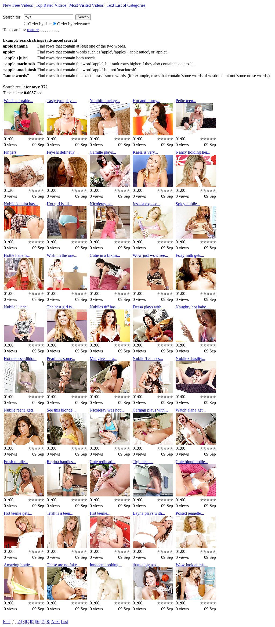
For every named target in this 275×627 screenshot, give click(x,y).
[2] (18, 621)
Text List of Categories (126, 5)
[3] (23, 621)
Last (64, 621)
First (6, 621)
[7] (43, 621)
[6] (38, 621)
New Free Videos (18, 5)
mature (33, 29)
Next (55, 621)
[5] (33, 621)
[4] (28, 621)
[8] (47, 621)
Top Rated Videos (51, 5)
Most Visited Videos (86, 5)
